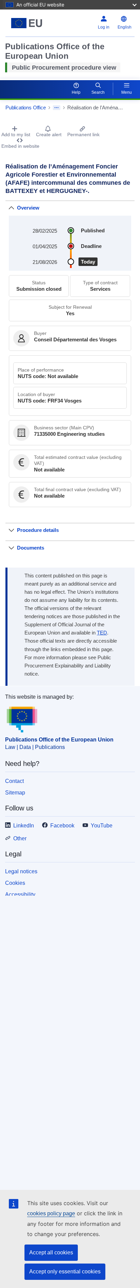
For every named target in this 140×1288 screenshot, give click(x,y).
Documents (30, 548)
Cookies (15, 883)
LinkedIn (23, 825)
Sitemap (15, 792)
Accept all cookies (51, 1252)
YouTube (101, 825)
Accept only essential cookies (65, 1271)
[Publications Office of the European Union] (28, 23)
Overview (28, 208)
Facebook (62, 825)
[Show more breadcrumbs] (56, 108)
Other (20, 838)
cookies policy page (51, 1213)
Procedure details (38, 530)
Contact (14, 781)
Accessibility (20, 894)
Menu (126, 92)
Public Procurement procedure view (64, 67)
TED (102, 633)
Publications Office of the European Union (59, 740)
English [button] (125, 27)
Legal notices (21, 871)
